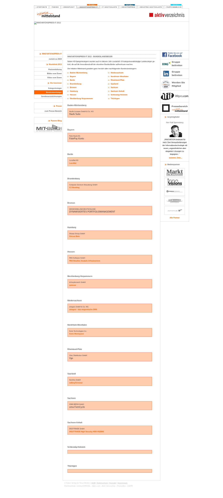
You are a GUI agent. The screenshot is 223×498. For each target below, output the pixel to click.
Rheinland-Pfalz (117, 80)
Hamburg (74, 91)
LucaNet (72, 163)
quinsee (72, 285)
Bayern (73, 76)
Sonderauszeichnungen (51, 96)
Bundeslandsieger (54, 92)
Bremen (73, 87)
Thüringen (115, 98)
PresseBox (121, 486)
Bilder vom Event (54, 73)
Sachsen (114, 87)
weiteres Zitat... (175, 158)
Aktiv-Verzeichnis (108, 486)
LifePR (130, 486)
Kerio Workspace (76, 334)
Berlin (72, 80)
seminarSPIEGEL (83, 486)
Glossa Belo (74, 236)
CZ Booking (74, 187)
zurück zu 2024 (55, 59)
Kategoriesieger (55, 88)
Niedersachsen (117, 73)
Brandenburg (75, 84)
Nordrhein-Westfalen (119, 76)
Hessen (73, 95)
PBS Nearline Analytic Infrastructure (84, 261)
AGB (93, 483)
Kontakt (112, 483)
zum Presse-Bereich (53, 111)
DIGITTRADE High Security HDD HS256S (86, 432)
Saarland (114, 84)
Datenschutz (102, 483)
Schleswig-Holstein (119, 95)
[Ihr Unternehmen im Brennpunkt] (68, 7)
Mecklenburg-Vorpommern (81, 98)
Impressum (122, 483)
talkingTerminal (75, 383)
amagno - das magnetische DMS (83, 309)
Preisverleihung (55, 69)
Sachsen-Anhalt (117, 91)
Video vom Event (54, 78)
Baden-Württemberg (78, 73)
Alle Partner (175, 218)
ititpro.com (96, 486)
